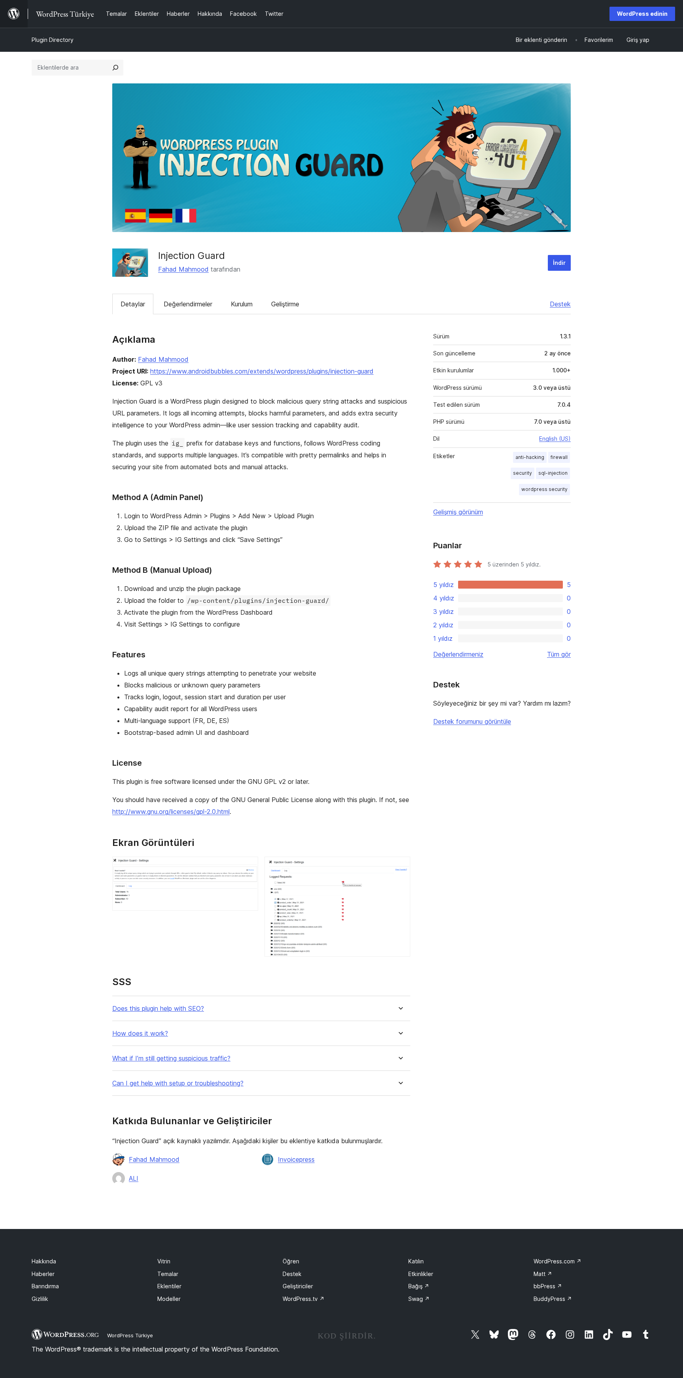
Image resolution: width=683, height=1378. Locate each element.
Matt (543, 1273)
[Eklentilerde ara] (115, 68)
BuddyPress (553, 1298)
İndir (559, 262)
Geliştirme (285, 304)
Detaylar (133, 304)
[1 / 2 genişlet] (247, 867)
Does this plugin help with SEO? (158, 1008)
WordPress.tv (304, 1298)
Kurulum (242, 304)
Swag (419, 1298)
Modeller (169, 1298)
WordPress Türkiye (130, 1335)
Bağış (418, 1286)
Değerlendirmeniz (458, 654)
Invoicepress (296, 1159)
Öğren (291, 1261)
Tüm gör (559, 654)
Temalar (167, 1273)
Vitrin (163, 1261)
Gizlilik (40, 1298)
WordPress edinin (642, 13)
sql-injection (553, 473)
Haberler (43, 1273)
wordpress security (544, 489)
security (522, 473)
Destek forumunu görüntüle (472, 721)
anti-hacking (529, 457)
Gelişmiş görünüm (458, 512)
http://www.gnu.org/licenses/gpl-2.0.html (171, 811)
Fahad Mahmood (183, 269)
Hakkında (44, 1261)
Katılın (416, 1261)
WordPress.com (557, 1261)
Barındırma (45, 1286)
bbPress (548, 1286)
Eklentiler (169, 1286)
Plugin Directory (53, 39)
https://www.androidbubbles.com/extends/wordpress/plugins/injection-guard (262, 371)
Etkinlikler (420, 1273)
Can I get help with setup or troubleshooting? (177, 1083)
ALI (133, 1178)
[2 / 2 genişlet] (400, 867)
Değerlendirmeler (188, 304)
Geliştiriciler (298, 1286)
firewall (559, 457)
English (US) (555, 438)
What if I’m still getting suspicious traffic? (171, 1058)
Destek (560, 304)
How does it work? (140, 1033)
